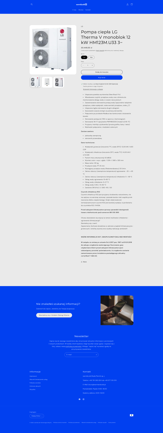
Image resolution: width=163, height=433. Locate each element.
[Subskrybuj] (96, 355)
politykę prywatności (74, 346)
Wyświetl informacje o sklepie (93, 89)
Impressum (33, 376)
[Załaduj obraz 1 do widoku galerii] (35, 82)
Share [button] (85, 262)
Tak (84, 57)
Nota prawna (111, 422)
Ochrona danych (35, 386)
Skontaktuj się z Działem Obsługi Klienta (54, 315)
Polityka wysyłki (102, 422)
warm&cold (37, 422)
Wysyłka (32, 389)
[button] (32, 4)
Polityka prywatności (74, 422)
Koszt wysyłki (100, 50)
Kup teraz (101, 78)
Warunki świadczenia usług (38, 379)
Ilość (82, 61)
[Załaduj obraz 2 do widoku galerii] (47, 82)
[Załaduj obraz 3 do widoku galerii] (58, 82)
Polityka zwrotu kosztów (60, 422)
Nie (91, 57)
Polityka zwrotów (35, 383)
